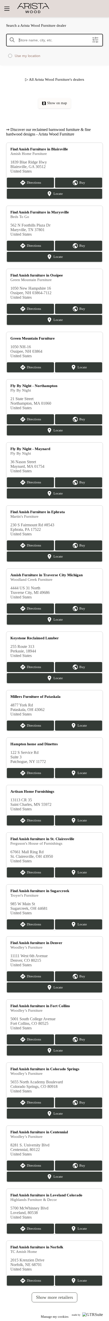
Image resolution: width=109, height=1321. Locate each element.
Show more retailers (54, 1297)
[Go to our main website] (46, 8)
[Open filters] (95, 40)
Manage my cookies (54, 1316)
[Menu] (7, 8)
